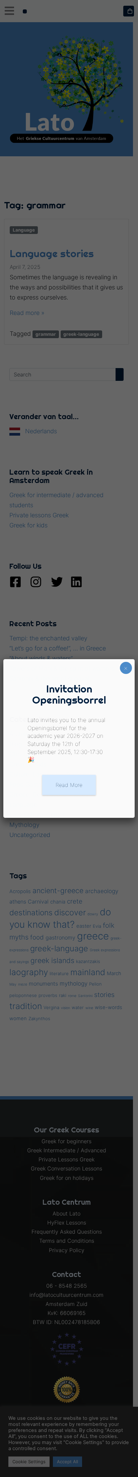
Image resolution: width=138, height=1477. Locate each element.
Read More (69, 785)
